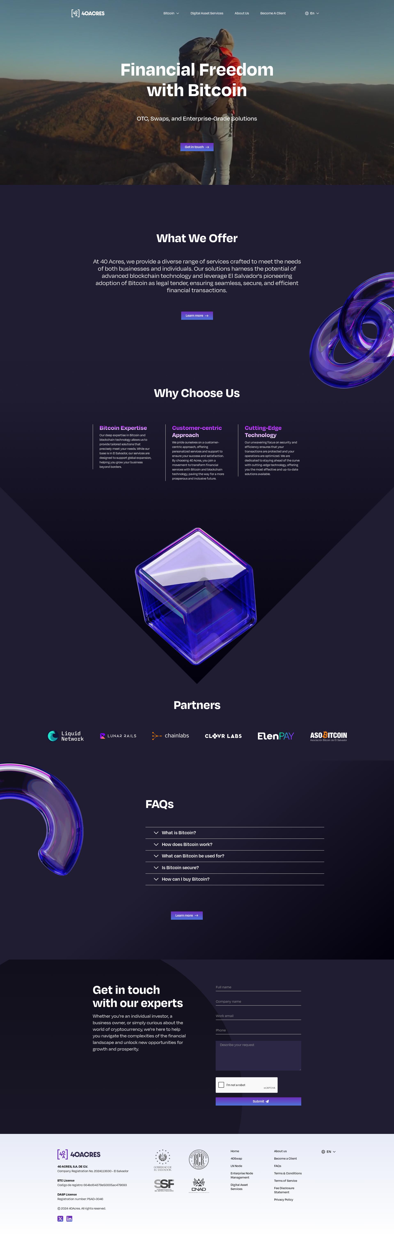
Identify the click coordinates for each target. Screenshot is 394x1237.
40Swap (236, 1159)
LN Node (236, 1166)
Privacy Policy (283, 1200)
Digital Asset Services (207, 13)
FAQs (277, 1166)
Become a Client (273, 13)
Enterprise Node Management (242, 1175)
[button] (171, 13)
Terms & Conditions (288, 1173)
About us (242, 13)
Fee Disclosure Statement (284, 1190)
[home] (88, 13)
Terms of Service (285, 1181)
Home (235, 1151)
